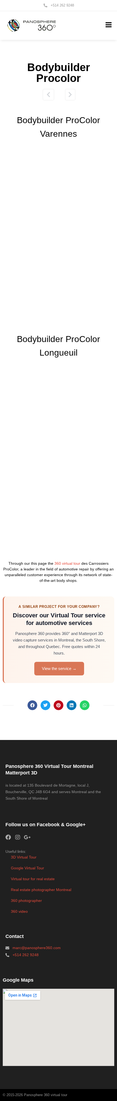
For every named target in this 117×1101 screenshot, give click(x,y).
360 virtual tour (67, 563)
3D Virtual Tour (23, 857)
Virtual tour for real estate (33, 879)
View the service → (59, 668)
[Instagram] (17, 837)
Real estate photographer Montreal (41, 890)
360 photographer (26, 900)
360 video (19, 911)
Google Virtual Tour (27, 868)
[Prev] (50, 94)
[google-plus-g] (27, 837)
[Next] (68, 94)
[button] (109, 25)
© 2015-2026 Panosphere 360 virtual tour (35, 1095)
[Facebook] (8, 837)
